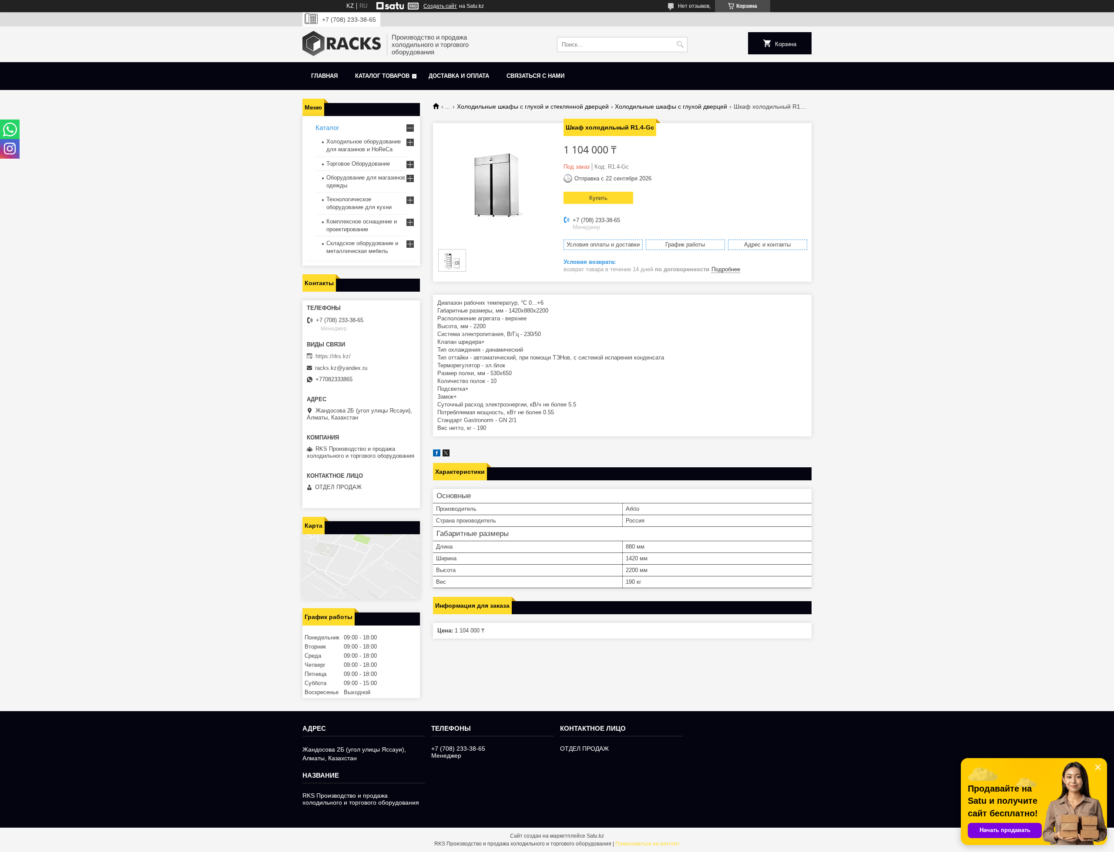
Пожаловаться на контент (647, 844)
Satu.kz (595, 836)
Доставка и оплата (459, 76)
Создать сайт (440, 6)
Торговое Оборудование (358, 163)
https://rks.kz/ (333, 356)
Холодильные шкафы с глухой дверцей (671, 106)
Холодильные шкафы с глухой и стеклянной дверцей (533, 106)
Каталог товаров (382, 76)
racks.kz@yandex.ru (341, 368)
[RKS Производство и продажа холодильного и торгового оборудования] (341, 44)
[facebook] (436, 454)
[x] (446, 454)
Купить (598, 198)
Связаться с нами (535, 76)
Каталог (327, 127)
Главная (324, 76)
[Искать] (680, 44)
